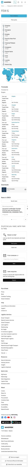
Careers (3, 391)
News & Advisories (5, 360)
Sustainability (4, 404)
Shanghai (8, 30)
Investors (3, 395)
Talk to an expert (15, 457)
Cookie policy (4, 443)
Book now (14, 247)
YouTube (8, 417)
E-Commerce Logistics (6, 331)
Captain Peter (4, 381)
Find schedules (14, 16)
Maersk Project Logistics (7, 338)
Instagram (14, 417)
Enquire (14, 280)
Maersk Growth (5, 409)
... (5, 6)
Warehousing (4, 327)
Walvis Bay (8, 64)
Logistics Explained (6, 367)
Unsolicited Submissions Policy (9, 451)
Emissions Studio (5, 383)
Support (18, 2)
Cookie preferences (6, 446)
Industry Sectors (5, 362)
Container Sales (5, 400)
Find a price (14, 20)
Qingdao (7, 26)
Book (2, 294)
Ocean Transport (5, 318)
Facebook (5, 417)
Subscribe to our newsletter (15, 464)
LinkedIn (2, 417)
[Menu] (25, 2)
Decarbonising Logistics (7, 348)
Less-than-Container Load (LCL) (9, 334)
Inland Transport (5, 322)
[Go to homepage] (6, 2)
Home (2, 6)
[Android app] (16, 422)
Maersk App (4, 376)
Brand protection (5, 449)
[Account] (21, 2)
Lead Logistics (4, 324)
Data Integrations (5, 379)
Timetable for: (4, 90)
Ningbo (7, 34)
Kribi (6, 56)
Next (25, 219)
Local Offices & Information (8, 306)
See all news (14, 201)
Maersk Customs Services (7, 320)
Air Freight (3, 329)
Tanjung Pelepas (10, 43)
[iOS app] (6, 422)
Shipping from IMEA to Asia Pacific (15, 6)
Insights (3, 365)
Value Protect (4, 350)
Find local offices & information (15, 461)
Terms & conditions (6, 436)
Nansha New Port (10, 38)
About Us (3, 393)
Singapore (8, 47)
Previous (2, 219)
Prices (2, 292)
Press (2, 402)
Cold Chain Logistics (6, 336)
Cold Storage (4, 343)
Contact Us (4, 310)
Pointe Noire (9, 51)
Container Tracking (6, 296)
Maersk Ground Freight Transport (9, 345)
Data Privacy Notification (7, 441)
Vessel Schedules (5, 298)
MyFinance (4, 374)
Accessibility (4, 407)
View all (3, 353)
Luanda (7, 60)
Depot (2, 341)
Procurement (4, 397)
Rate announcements (7, 206)
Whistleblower (5, 438)
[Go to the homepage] (7, 428)
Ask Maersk (14, 2)
